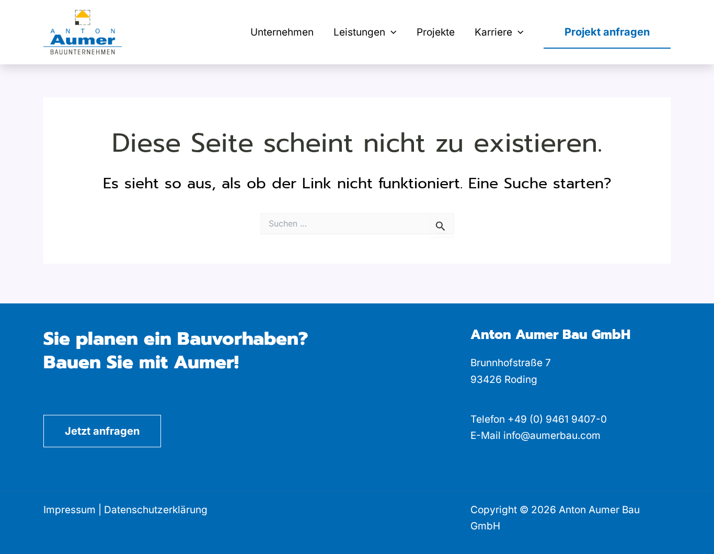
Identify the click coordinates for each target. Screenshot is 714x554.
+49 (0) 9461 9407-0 (557, 419)
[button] (390, 32)
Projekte (436, 32)
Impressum (69, 510)
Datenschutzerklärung (156, 510)
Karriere (493, 32)
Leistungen (359, 32)
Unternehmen (282, 32)
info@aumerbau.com (552, 435)
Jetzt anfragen (102, 431)
